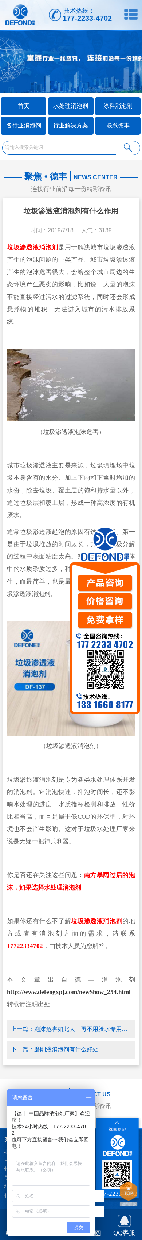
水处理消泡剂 (70, 106)
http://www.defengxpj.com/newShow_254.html (69, 992)
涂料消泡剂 (118, 106)
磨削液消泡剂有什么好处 (66, 1049)
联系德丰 (118, 125)
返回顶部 (128, 1195)
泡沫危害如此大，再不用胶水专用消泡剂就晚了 (82, 1029)
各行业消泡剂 (23, 125)
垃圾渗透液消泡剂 (32, 247)
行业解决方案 (70, 125)
